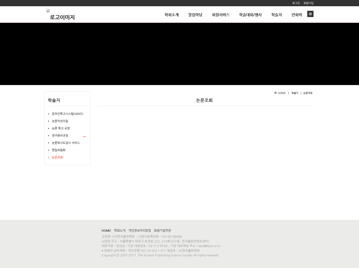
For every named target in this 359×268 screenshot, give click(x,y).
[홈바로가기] (61, 14)
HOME (282, 92)
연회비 (296, 14)
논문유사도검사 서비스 (66, 142)
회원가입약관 (162, 230)
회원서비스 (221, 14)
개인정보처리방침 (139, 230)
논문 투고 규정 (61, 128)
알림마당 (195, 14)
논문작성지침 (60, 121)
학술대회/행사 (250, 14)
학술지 (276, 14)
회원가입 (309, 3)
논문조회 (57, 157)
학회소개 (172, 14)
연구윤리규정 (60, 135)
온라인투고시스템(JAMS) (67, 113)
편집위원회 (58, 150)
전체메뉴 (311, 14)
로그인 (296, 3)
